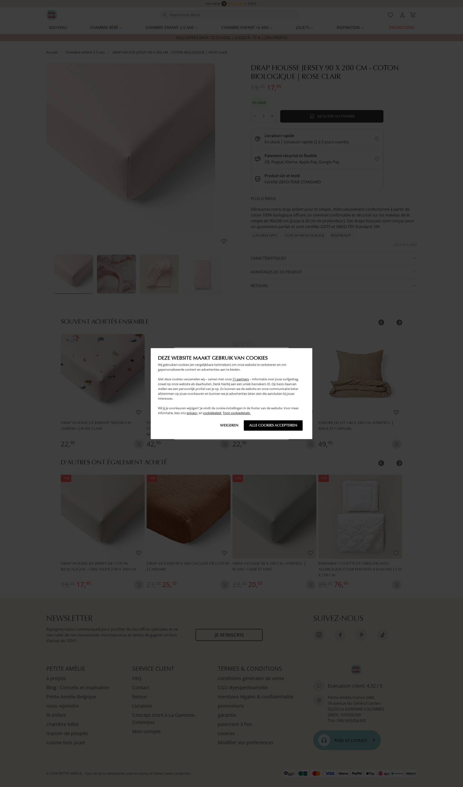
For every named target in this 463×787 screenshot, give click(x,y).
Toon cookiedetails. (237, 413)
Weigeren (229, 425)
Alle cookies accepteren (273, 425)
